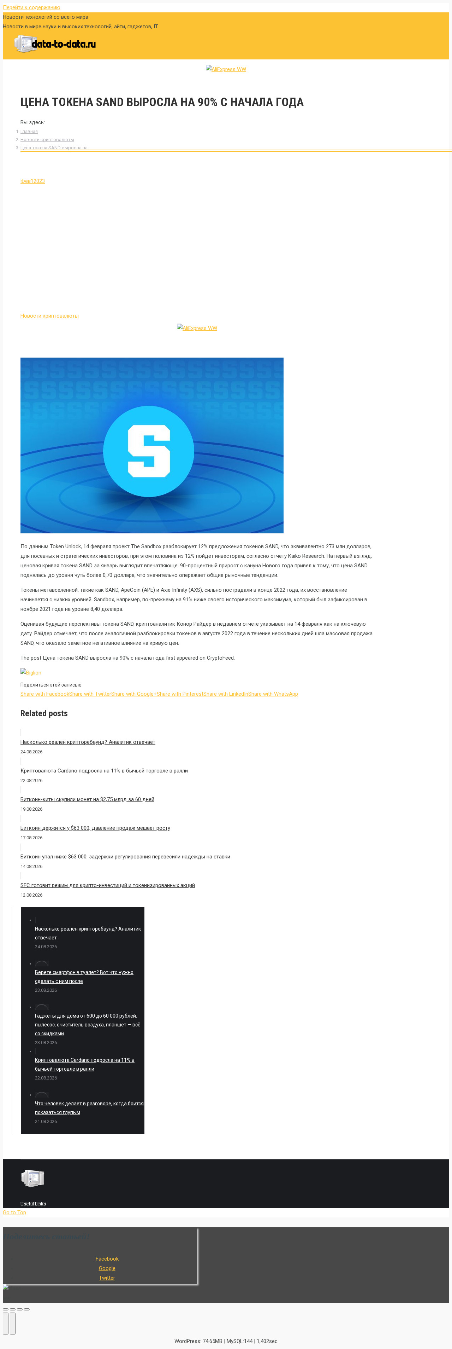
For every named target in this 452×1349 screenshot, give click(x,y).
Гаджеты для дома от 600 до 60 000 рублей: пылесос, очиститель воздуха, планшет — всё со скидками (88, 1024)
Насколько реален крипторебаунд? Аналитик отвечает (87, 742)
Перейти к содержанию (31, 7)
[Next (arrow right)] (13, 1323)
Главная (29, 131)
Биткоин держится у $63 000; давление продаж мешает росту (95, 828)
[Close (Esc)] (5, 1309)
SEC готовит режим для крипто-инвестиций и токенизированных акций (107, 885)
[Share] (13, 1309)
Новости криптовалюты (47, 139)
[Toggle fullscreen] (20, 1309)
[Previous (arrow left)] (5, 1323)
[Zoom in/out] (27, 1309)
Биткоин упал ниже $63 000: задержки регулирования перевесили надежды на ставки (125, 856)
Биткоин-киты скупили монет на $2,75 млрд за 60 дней (87, 799)
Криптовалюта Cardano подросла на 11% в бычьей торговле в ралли (104, 771)
